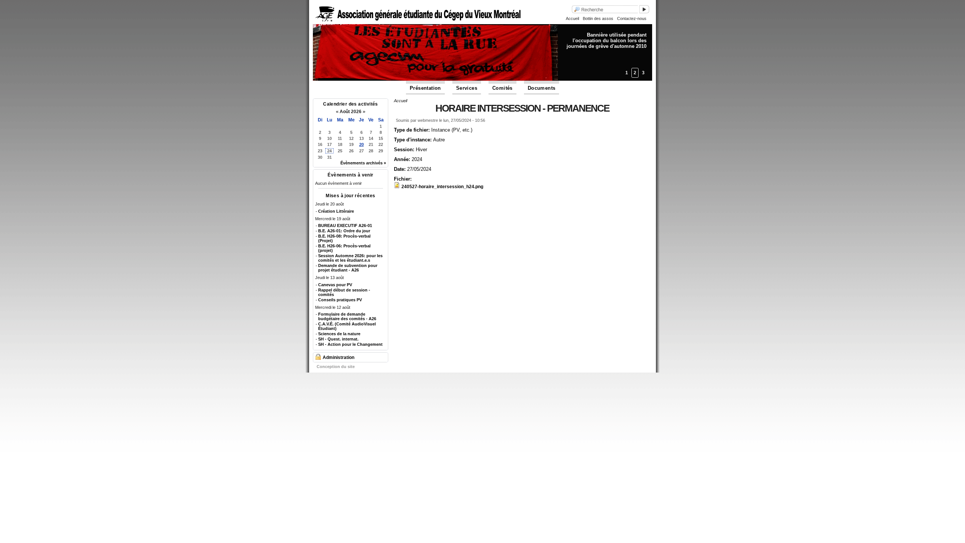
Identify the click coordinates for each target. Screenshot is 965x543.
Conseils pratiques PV (340, 300)
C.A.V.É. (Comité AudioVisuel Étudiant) (347, 326)
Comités (502, 88)
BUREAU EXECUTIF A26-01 (345, 225)
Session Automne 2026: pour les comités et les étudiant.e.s (350, 257)
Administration (338, 357)
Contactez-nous (631, 18)
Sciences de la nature (339, 333)
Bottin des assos (598, 18)
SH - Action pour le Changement (350, 344)
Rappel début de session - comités (344, 292)
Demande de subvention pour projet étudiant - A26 (347, 267)
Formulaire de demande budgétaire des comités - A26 (347, 316)
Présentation (425, 88)
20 (361, 144)
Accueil (572, 18)
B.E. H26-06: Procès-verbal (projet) (344, 248)
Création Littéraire (336, 211)
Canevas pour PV (335, 284)
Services (466, 88)
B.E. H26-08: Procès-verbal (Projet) (344, 238)
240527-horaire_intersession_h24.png (442, 186)
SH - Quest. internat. (338, 339)
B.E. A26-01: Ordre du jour (344, 231)
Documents (542, 88)
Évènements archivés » (363, 163)
